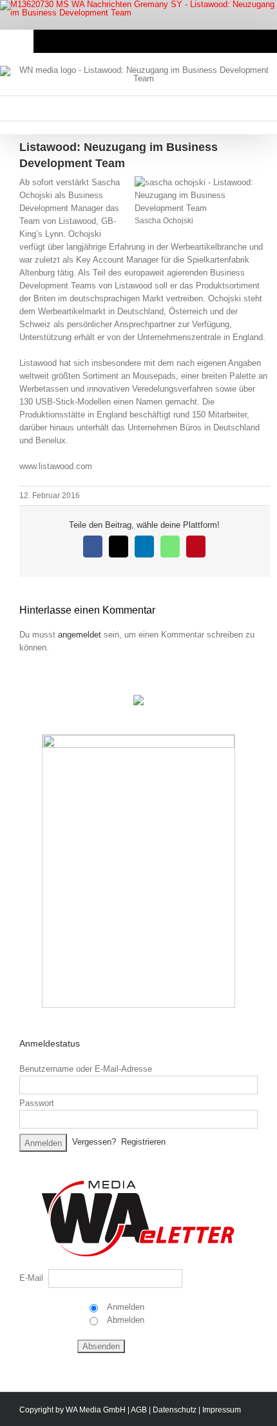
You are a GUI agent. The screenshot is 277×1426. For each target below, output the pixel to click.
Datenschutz (174, 1409)
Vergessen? (94, 1142)
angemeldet (79, 634)
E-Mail (31, 1278)
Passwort (36, 1103)
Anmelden (124, 1307)
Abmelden (124, 1320)
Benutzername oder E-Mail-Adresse (85, 1069)
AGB (139, 1409)
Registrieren (143, 1142)
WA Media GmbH (96, 1409)
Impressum (221, 1409)
